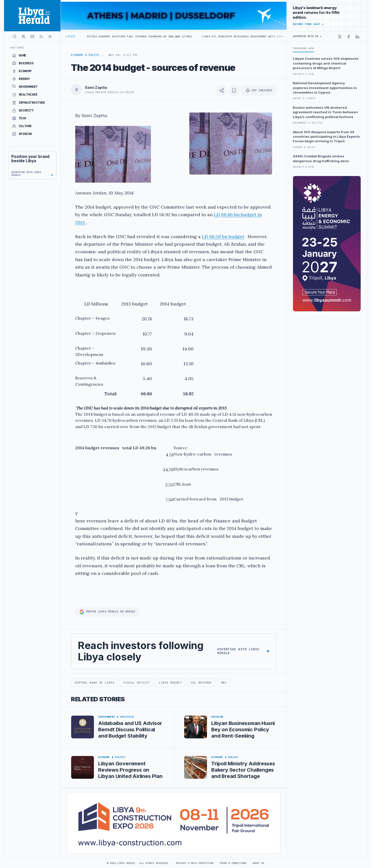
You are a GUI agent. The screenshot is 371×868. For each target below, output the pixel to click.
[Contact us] (32, 36)
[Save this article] (233, 91)
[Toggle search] (14, 36)
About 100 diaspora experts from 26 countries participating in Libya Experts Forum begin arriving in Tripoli (326, 136)
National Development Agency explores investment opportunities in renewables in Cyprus (325, 87)
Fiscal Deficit (136, 682)
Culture (25, 126)
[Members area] (23, 36)
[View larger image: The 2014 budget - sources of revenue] (230, 144)
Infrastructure (32, 102)
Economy (25, 71)
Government (28, 87)
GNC (224, 682)
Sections (17, 47)
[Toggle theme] (50, 36)
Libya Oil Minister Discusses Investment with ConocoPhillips (218, 36)
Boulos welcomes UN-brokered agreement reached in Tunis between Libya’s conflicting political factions (325, 112)
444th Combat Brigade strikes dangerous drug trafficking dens (321, 158)
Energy (24, 79)
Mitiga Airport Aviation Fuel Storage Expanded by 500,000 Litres (106, 36)
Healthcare (28, 94)
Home (22, 55)
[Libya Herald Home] (32, 15)
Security (26, 110)
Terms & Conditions (232, 863)
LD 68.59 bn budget (223, 236)
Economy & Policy (85, 55)
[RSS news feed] (41, 36)
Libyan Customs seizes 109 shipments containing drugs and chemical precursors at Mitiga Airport (326, 63)
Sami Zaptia (96, 87)
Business (26, 63)
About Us (258, 863)
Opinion (25, 134)
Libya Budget (170, 682)
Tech (22, 118)
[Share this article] (222, 91)
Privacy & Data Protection (194, 863)
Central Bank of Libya (94, 682)
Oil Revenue (201, 682)
